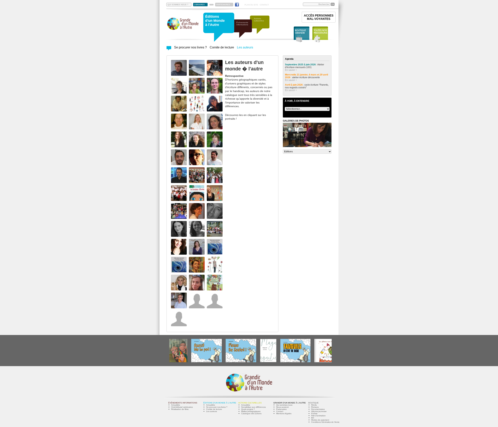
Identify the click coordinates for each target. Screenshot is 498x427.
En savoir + (291, 70)
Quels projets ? (248, 409)
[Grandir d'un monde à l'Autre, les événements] (244, 30)
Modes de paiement (320, 420)
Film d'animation (318, 416)
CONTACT (264, 5)
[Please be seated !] (241, 361)
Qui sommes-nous (284, 405)
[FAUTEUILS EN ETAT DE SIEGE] (295, 361)
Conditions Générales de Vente (325, 422)
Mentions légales (283, 413)
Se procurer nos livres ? (190, 47)
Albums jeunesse (319, 411)
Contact (279, 411)
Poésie (314, 413)
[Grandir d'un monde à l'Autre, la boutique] (301, 34)
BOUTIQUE (313, 403)
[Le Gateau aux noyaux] (326, 361)
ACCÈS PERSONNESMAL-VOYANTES (318, 17)
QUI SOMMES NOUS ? (177, 5)
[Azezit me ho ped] (206, 361)
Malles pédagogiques (250, 411)
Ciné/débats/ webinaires (182, 407)
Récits (314, 405)
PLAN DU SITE (251, 5)
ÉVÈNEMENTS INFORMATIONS (182, 403)
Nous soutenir (282, 407)
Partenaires (281, 409)
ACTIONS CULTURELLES (250, 403)
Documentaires (318, 409)
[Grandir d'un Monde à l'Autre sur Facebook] (237, 5)
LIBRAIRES (199, 5)
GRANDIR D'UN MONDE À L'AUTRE (289, 403)
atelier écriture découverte (306, 77)
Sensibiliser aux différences (253, 407)
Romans (315, 407)
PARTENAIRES (223, 5)
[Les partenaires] (211, 4)
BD (312, 418)
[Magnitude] (268, 361)
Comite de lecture (222, 47)
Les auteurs (245, 47)
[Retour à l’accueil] (182, 29)
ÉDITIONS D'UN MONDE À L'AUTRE (219, 403)
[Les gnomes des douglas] (178, 361)
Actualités (175, 405)
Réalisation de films (180, 409)
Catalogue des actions (251, 413)
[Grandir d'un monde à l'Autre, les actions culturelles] (261, 27)
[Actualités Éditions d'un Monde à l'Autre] (169, 49)
